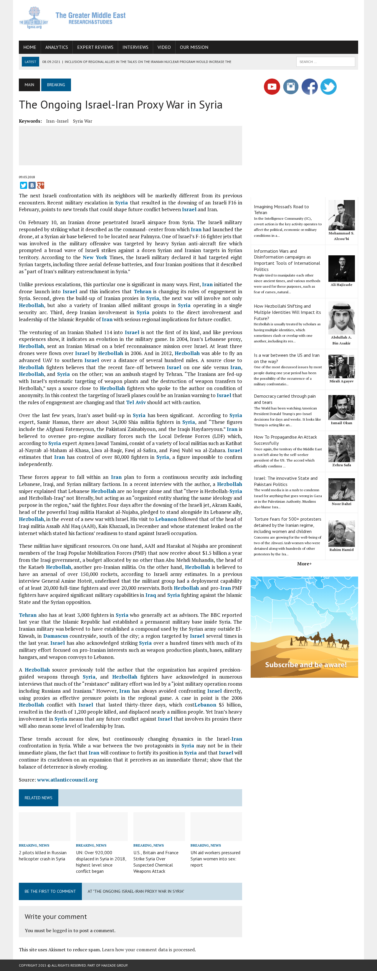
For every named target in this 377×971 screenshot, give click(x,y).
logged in (62, 930)
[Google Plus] (40, 185)
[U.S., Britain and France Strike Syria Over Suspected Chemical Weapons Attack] (159, 837)
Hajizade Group (114, 965)
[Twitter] (23, 185)
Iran (196, 229)
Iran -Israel (57, 121)
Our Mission (194, 47)
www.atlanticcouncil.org (67, 779)
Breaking (28, 845)
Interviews (135, 47)
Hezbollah (31, 305)
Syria (121, 202)
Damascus (55, 635)
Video (164, 47)
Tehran (142, 291)
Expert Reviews (95, 47)
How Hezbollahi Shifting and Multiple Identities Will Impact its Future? (287, 312)
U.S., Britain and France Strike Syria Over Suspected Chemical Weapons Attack (155, 862)
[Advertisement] (251, 19)
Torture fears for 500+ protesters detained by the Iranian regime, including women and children (287, 525)
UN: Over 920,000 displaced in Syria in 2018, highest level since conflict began (101, 862)
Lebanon (166, 519)
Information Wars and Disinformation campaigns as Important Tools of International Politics (287, 260)
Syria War (82, 121)
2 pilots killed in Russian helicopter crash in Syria (43, 856)
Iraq (150, 595)
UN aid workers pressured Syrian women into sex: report (215, 859)
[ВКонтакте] (32, 185)
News (44, 845)
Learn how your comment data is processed (148, 949)
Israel (189, 209)
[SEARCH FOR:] (325, 61)
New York (95, 257)
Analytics (56, 47)
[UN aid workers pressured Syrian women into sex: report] (216, 837)
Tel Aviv (136, 402)
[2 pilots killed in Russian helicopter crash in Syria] (44, 837)
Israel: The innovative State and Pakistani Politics (286, 481)
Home (29, 47)
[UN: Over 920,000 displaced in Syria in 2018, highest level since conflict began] (102, 837)
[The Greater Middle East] (72, 17)
